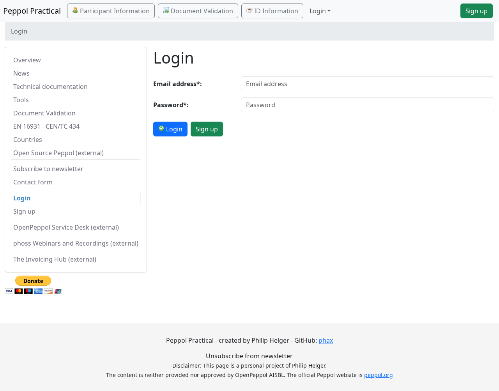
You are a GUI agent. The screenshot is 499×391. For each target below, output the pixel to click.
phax (326, 340)
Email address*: (177, 84)
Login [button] (318, 11)
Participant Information (114, 11)
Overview (27, 60)
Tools (21, 100)
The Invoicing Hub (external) (54, 259)
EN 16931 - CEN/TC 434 (46, 126)
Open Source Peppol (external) (58, 153)
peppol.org (378, 375)
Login (22, 198)
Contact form (33, 182)
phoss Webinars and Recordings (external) (75, 243)
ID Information (275, 11)
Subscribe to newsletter (48, 169)
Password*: (171, 105)
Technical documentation (50, 86)
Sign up (476, 11)
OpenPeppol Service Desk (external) (66, 227)
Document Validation (201, 11)
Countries (27, 139)
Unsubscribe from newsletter (249, 356)
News (21, 73)
